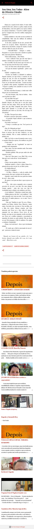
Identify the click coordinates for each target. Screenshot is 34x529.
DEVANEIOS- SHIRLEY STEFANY (11, 319)
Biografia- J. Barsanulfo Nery (9, 417)
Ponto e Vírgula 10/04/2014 (9, 409)
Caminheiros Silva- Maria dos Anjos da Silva (13, 509)
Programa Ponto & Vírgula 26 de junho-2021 (14, 493)
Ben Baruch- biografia (7, 472)
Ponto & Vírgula (10, 3)
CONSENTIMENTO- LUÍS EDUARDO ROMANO (15, 289)
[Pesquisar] (32, 3)
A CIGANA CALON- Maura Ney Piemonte (13, 348)
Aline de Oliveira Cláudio (21, 246)
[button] (3, 17)
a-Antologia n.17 (7, 246)
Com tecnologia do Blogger (18, 526)
